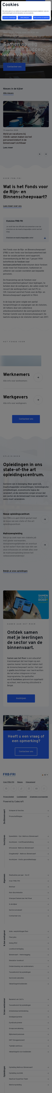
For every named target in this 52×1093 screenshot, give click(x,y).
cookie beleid (6, 13)
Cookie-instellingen (9, 17)
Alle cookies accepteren (41, 17)
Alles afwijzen (25, 17)
